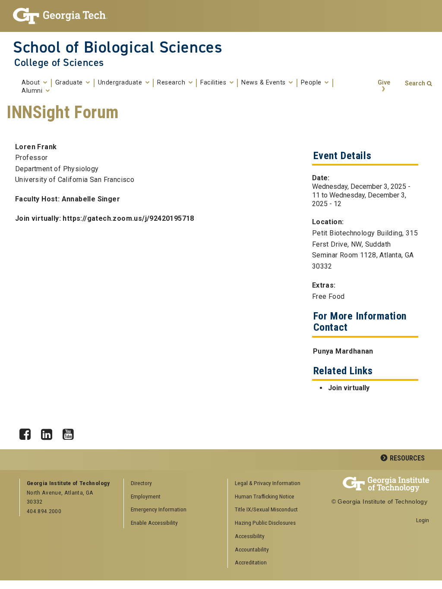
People (312, 83)
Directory (141, 482)
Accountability (252, 549)
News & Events (264, 83)
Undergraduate (121, 83)
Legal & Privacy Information (267, 482)
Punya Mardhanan (343, 351)
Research (172, 83)
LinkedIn (49, 432)
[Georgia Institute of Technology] (60, 16)
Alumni (33, 91)
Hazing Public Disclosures (265, 522)
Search (415, 83)
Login (422, 520)
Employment (146, 496)
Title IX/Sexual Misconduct (266, 509)
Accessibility (250, 536)
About (32, 83)
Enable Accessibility (154, 522)
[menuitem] (277, 484)
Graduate (70, 83)
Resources (407, 458)
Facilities (214, 83)
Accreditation (251, 562)
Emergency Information (158, 509)
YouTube (71, 432)
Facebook (28, 432)
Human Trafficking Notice (264, 496)
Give (384, 82)
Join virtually (348, 388)
